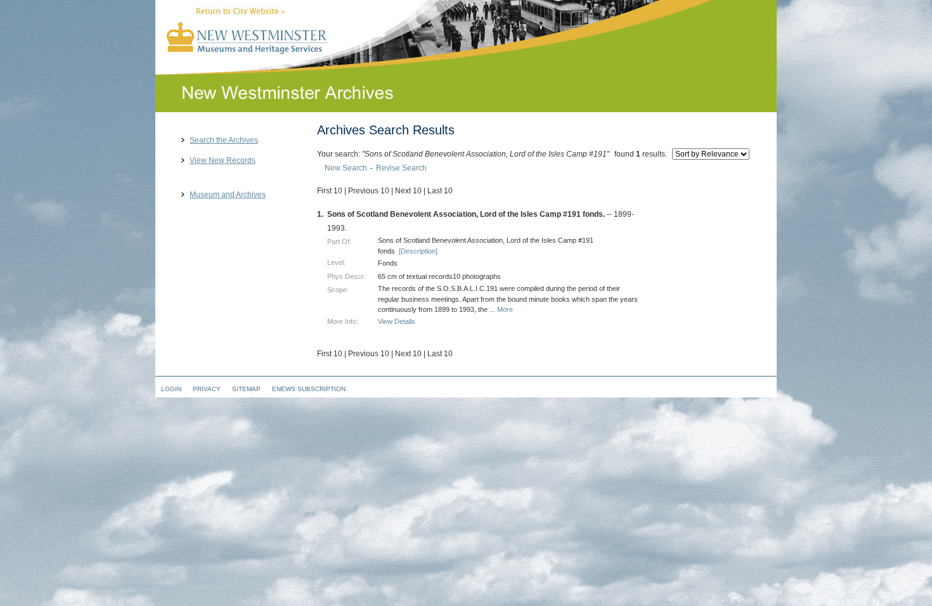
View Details (396, 321)
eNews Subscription (309, 388)
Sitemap (246, 388)
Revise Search (401, 168)
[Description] (418, 251)
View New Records (223, 161)
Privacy (207, 388)
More (505, 309)
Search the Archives (224, 140)
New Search (346, 168)
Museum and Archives (228, 195)
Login (171, 388)
